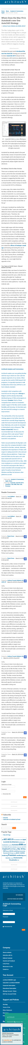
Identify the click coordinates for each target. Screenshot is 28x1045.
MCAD (11, 851)
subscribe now (8, 1040)
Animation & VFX (18, 839)
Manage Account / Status (9, 991)
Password (4, 789)
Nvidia (14, 853)
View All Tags (6, 835)
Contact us (6, 969)
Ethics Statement (7, 1010)
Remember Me (7, 794)
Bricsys (21, 393)
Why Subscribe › (19, 895)
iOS (11, 849)
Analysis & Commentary (16, 11)
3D (2, 839)
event (23, 847)
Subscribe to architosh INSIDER (11, 982)
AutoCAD (12, 482)
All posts (5, 817)
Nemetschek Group (8, 853)
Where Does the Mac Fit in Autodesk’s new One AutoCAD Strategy (13, 20)
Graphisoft (6, 849)
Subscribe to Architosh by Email (11, 819)
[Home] (15, 2)
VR (18, 860)
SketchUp (8, 858)
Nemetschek (22, 851)
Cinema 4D (6, 847)
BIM (21, 844)
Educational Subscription (9, 988)
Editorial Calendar (7, 958)
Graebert (10, 400)
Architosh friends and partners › (15, 898)
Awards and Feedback (9, 961)
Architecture (14, 842)
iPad (13, 849)
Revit (25, 855)
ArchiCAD (6, 842)
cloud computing (13, 847)
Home (3, 11)
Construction (19, 847)
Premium (7, 486)
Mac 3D (20, 849)
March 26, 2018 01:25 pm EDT (15, 582)
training (11, 858)
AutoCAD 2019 (11, 56)
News (7, 11)
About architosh (7, 952)
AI (14, 839)
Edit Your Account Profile (9, 994)
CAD (12, 484)
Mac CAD (19, 484)
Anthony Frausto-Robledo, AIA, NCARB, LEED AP (14, 26)
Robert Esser (10, 536)
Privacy (5, 1015)
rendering (19, 855)
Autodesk (8, 484)
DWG (15, 484)
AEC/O (10, 839)
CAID (3, 847)
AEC (5, 839)
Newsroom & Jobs (8, 966)
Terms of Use (6, 1007)
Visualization (13, 860)
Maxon (7, 851)
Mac (16, 849)
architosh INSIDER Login (9, 980)
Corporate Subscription (9, 985)
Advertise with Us (7, 955)
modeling (16, 851)
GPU (25, 847)
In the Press (6, 963)
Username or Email (6, 784)
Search (14, 828)
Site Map (5, 1004)
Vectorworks (18, 858)
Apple (3, 13)
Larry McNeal (11, 496)
